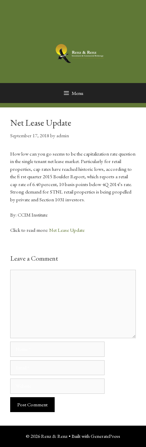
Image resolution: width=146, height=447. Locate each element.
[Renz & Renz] (80, 52)
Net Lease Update (67, 230)
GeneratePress (105, 436)
